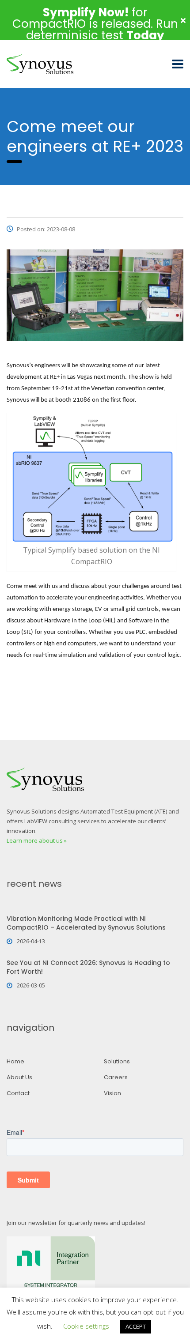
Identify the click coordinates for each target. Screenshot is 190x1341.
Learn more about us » (37, 840)
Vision (112, 1093)
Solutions (117, 1061)
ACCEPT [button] (135, 1326)
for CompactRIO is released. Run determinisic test (95, 23)
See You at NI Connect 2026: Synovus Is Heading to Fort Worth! (88, 967)
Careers (116, 1077)
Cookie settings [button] (86, 1326)
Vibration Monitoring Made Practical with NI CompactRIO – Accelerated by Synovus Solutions (86, 923)
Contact (18, 1093)
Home (15, 1061)
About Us (19, 1077)
